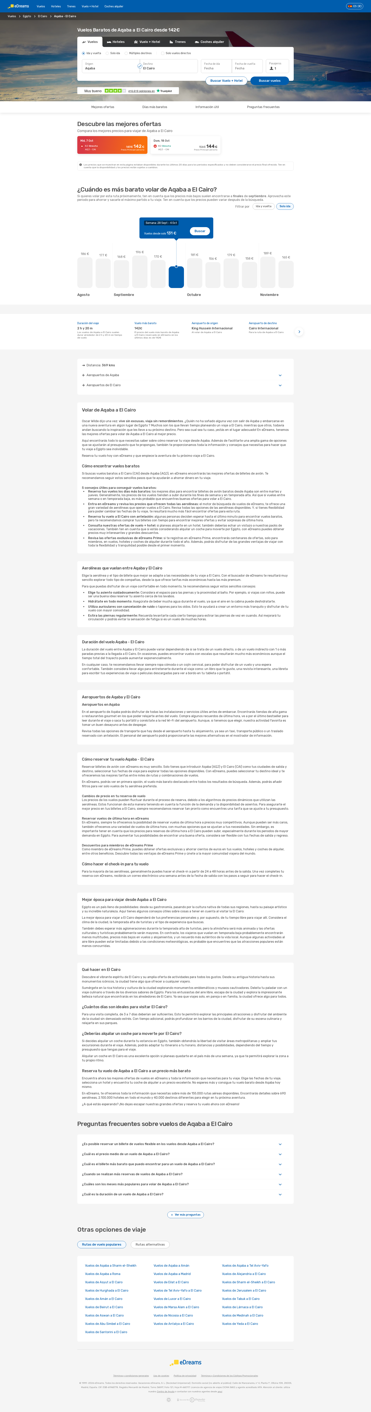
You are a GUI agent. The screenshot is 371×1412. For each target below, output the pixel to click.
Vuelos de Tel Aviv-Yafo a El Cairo (178, 1290)
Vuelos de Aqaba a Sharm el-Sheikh (110, 1265)
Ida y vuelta (263, 206)
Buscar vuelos (270, 81)
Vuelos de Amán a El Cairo (103, 1299)
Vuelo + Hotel (90, 6)
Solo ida (285, 206)
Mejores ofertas (102, 107)
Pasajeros (275, 63)
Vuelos (41, 6)
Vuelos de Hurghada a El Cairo (106, 1290)
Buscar (200, 231)
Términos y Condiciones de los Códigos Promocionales (229, 1376)
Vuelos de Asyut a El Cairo (104, 1282)
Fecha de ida (212, 64)
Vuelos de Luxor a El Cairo (172, 1299)
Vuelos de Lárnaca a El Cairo (242, 1307)
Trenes (71, 6)
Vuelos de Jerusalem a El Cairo (244, 1290)
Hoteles (56, 6)
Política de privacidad (185, 1376)
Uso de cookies (161, 1376)
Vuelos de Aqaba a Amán (171, 1265)
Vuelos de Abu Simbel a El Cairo (107, 1324)
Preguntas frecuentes (263, 107)
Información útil (207, 107)
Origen (89, 64)
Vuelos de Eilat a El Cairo (171, 1282)
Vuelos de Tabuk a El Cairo (241, 1299)
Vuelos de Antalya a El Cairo (174, 1324)
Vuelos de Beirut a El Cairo (104, 1307)
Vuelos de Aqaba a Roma (102, 1274)
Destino (148, 64)
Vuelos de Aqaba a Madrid (172, 1274)
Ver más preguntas (188, 1214)
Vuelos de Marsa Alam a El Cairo (176, 1307)
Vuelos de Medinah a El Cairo (242, 1315)
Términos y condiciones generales (131, 1376)
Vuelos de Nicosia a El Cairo (173, 1315)
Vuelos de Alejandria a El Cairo (244, 1274)
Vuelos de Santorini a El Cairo (106, 1332)
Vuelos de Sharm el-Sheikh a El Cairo (248, 1282)
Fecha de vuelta (245, 64)
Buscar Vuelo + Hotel (226, 81)
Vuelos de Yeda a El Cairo (240, 1324)
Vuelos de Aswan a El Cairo (104, 1315)
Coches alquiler (114, 6)
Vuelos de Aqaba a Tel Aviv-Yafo (245, 1265)
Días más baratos (154, 107)
